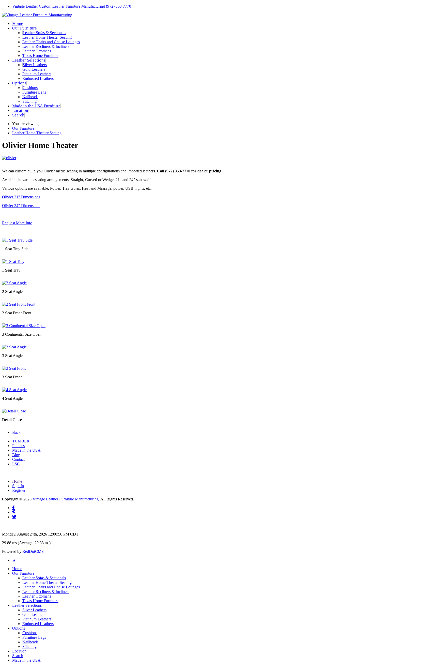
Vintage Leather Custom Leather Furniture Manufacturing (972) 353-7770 (71, 6)
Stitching (29, 101)
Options (19, 83)
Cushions (30, 87)
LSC (16, 464)
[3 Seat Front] (14, 368)
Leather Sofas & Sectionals (44, 33)
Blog (16, 455)
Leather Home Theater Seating (47, 37)
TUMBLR (20, 441)
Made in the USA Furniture (36, 105)
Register (18, 490)
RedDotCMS (33, 551)
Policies (18, 445)
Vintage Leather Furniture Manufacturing (66, 499)
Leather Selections (28, 60)
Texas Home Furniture (40, 55)
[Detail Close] (14, 411)
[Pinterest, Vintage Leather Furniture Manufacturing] (13, 512)
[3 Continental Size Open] (23, 325)
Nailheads (30, 97)
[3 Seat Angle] (14, 347)
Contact (18, 459)
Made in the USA (26, 450)
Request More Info (17, 223)
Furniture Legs (34, 92)
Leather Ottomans (36, 51)
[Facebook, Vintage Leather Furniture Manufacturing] (13, 508)
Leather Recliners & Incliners (45, 46)
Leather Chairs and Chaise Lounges (51, 42)
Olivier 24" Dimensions (21, 205)
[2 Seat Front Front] (18, 304)
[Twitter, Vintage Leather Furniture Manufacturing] (14, 517)
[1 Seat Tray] (13, 261)
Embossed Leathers (38, 78)
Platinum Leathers (36, 74)
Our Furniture (24, 28)
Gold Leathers (33, 69)
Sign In (18, 486)
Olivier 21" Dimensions (21, 197)
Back (16, 432)
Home (17, 23)
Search (18, 115)
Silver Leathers (35, 65)
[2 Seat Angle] (14, 283)
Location (20, 110)
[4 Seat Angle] (14, 390)
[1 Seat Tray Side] (17, 240)
